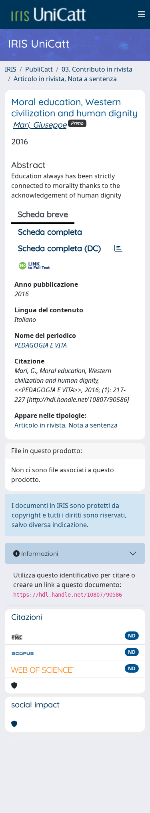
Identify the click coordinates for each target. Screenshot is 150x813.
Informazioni (39, 553)
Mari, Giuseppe (39, 125)
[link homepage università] (48, 14)
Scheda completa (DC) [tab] (59, 248)
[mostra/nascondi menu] (141, 14)
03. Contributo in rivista (97, 69)
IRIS (10, 69)
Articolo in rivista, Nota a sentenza (65, 78)
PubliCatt (39, 69)
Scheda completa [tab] (50, 232)
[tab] (118, 248)
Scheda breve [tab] (43, 214)
